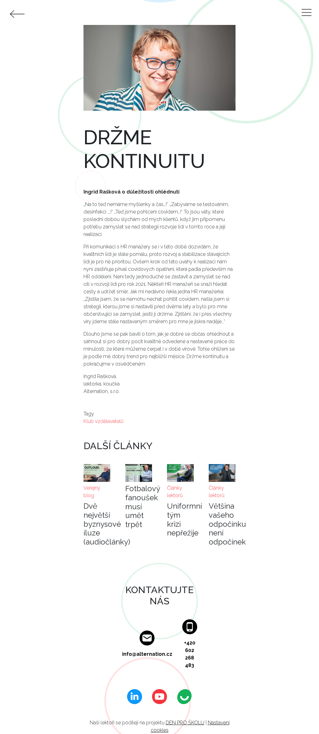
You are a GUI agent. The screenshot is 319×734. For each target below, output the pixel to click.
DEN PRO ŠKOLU (185, 723)
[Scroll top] (301, 716)
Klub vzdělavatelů (103, 421)
